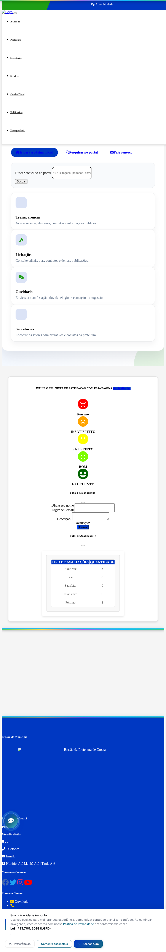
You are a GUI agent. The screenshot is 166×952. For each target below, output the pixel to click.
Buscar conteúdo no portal (33, 172)
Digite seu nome (62, 505)
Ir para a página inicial (36, 152)
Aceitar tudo (91, 944)
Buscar (21, 181)
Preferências (22, 944)
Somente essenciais (54, 944)
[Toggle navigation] (15, 13)
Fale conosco (123, 152)
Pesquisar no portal (83, 152)
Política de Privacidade (78, 924)
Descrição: (64, 519)
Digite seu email (63, 510)
